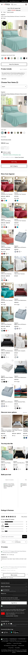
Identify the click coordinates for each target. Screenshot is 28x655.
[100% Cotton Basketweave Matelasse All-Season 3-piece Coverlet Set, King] (20, 367)
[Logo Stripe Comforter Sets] (17, 421)
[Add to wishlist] (25, 97)
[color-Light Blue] (17, 357)
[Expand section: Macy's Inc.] (14, 593)
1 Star (2, 531)
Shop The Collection (14, 64)
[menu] (2, 4)
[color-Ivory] (6, 253)
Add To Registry (14, 166)
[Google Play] (14, 632)
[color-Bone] (2, 438)
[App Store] (5, 632)
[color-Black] (4, 330)
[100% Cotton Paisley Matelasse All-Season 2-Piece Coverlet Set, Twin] (7, 237)
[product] (14, 112)
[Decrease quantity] (2, 148)
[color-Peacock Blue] (6, 200)
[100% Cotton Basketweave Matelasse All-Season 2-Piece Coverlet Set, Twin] (7, 340)
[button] (14, 36)
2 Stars (2, 528)
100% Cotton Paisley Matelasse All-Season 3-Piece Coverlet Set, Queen (14, 94)
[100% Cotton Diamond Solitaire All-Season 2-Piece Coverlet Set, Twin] (7, 263)
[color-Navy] (26, 438)
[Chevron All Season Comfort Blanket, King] (7, 391)
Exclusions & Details (9, 615)
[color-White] (6, 357)
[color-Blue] (2, 227)
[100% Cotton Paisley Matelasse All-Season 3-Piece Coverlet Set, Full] (7, 210)
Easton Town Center (19, 157)
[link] (7, 197)
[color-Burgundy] (2, 200)
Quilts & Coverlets (10, 12)
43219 (9, 152)
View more (4, 78)
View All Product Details (6, 139)
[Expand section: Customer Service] (14, 583)
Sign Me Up (14, 602)
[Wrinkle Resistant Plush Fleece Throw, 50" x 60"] (20, 391)
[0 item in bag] (26, 4)
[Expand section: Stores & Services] (14, 590)
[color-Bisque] (4, 200)
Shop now (18, 10)
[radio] (2, 201)
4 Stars (2, 524)
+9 (21, 408)
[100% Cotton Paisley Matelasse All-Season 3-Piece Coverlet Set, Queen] (7, 453)
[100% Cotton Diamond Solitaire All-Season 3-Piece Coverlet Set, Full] (7, 314)
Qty (5, 146)
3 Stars (2, 526)
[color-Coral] (4, 227)
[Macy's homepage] (1, 12)
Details (7, 143)
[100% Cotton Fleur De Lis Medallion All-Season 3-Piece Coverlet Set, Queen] (19, 453)
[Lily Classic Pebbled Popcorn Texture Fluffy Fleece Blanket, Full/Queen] (7, 367)
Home (4, 12)
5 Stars (2, 521)
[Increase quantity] (7, 148)
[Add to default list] (26, 177)
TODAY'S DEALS (4, 1)
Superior (3, 14)
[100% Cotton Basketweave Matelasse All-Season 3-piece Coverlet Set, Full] (20, 290)
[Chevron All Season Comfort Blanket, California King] (20, 314)
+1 (21, 251)
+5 (20, 469)
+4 (8, 357)
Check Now (16, 615)
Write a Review (24, 516)
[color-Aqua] (2, 330)
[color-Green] (24, 438)
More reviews (14, 575)
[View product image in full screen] (3, 50)
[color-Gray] (19, 251)
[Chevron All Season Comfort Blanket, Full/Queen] (20, 237)
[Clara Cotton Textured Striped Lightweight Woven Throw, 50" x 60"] (20, 263)
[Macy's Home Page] (6, 4)
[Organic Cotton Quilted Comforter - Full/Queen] (6, 421)
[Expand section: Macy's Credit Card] (14, 586)
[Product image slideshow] (14, 36)
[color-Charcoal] (15, 200)
